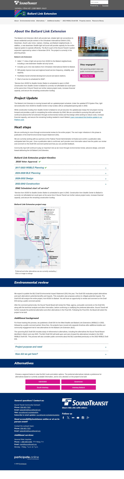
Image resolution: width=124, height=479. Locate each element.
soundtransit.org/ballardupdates (47, 415)
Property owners (85, 21)
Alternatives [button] (40, 21)
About (16, 21)
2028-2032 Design (24, 178)
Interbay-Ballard (78, 387)
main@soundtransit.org (28, 444)
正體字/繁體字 (36, 8)
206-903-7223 (25, 407)
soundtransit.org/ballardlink (28, 412)
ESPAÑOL (18, 8)
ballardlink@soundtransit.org (30, 410)
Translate (105, 5)
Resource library (98, 21)
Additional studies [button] (53, 21)
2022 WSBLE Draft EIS (70, 21)
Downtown (78, 381)
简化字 (44, 8)
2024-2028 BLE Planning (27, 172)
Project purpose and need (28, 346)
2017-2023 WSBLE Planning (30, 167)
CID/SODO (43, 381)
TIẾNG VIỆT (27, 8)
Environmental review (27, 21)
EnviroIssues (22, 464)
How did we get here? (26, 353)
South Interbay (42, 387)
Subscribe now (87, 76)
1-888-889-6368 (26, 442)
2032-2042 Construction (27, 183)
